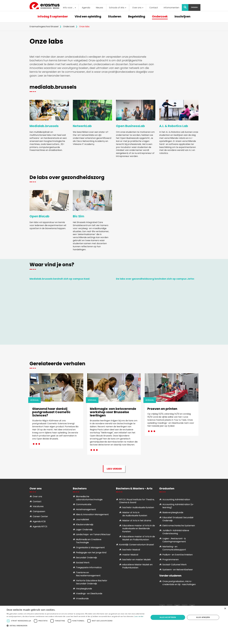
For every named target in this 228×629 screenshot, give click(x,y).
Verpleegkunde (84, 588)
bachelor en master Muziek (136, 559)
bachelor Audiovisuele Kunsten (138, 507)
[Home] (45, 5)
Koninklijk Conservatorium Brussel (136, 544)
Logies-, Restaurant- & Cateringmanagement (174, 540)
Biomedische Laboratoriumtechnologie (89, 498)
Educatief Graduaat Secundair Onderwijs (178, 519)
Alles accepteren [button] (168, 617)
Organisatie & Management (90, 547)
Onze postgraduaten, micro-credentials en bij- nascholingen (179, 583)
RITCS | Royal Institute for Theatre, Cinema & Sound (137, 501)
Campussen (39, 511)
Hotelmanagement (86, 509)
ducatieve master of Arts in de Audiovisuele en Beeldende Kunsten (138, 528)
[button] (76, 625)
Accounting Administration (176, 499)
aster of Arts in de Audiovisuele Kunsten (134, 514)
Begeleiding (136, 16)
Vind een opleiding (88, 16)
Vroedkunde (82, 598)
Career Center (40, 516)
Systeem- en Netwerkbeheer (177, 569)
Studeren (114, 16)
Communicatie (83, 504)
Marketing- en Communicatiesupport (174, 548)
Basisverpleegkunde (172, 512)
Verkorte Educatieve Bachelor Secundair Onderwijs (91, 582)
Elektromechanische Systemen (178, 525)
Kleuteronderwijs (84, 524)
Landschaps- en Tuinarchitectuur (93, 534)
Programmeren (170, 559)
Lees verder (114, 468)
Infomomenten (171, 7)
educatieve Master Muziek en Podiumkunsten (137, 566)
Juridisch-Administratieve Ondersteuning (175, 532)
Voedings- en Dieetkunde (89, 593)
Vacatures (38, 506)
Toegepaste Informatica (88, 567)
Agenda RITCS (40, 526)
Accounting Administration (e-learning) (178, 506)
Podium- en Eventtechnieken (177, 554)
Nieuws (99, 7)
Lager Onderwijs (84, 529)
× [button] (225, 609)
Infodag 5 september (53, 16)
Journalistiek (82, 519)
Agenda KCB (39, 521)
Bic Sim (78, 216)
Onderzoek (160, 16)
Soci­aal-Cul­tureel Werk (174, 564)
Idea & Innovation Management (92, 514)
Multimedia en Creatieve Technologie (88, 541)
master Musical (130, 554)
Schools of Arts (117, 7)
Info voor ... (69, 7)
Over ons (137, 7)
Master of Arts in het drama (136, 520)
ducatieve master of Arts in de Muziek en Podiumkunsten (138, 538)
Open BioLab (39, 216)
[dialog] (114, 617)
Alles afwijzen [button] (203, 617)
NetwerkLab (82, 126)
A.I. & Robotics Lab (173, 126)
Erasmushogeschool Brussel (44, 26)
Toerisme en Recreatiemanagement (88, 574)
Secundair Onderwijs (86, 557)
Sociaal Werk (82, 562)
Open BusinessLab (130, 126)
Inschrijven (182, 16)
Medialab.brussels (44, 126)
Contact (153, 7)
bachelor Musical (131, 549)
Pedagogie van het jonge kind (91, 552)
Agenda (86, 7)
